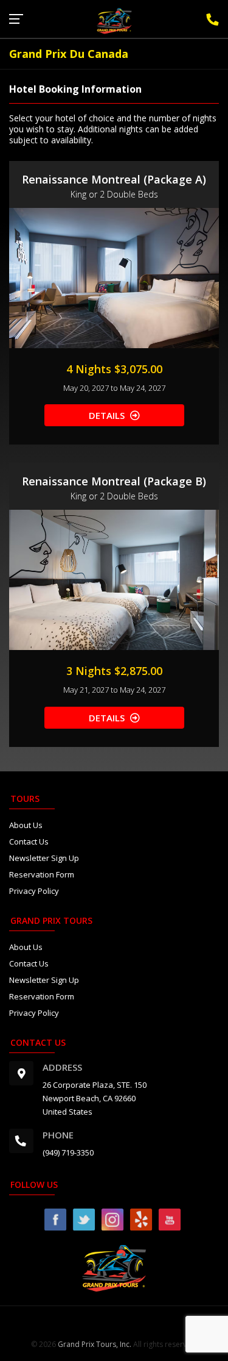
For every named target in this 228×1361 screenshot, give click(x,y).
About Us (26, 825)
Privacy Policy (34, 890)
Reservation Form (41, 874)
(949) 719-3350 (68, 1152)
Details (107, 415)
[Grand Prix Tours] (114, 20)
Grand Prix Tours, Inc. (94, 1344)
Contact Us (29, 841)
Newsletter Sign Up (44, 857)
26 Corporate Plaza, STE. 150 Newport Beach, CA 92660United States (95, 1098)
